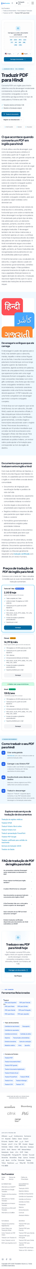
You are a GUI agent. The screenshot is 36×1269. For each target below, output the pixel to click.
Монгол (14, 1149)
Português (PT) (16, 1155)
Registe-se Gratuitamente (11, 119)
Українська (10, 1163)
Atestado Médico (24, 1215)
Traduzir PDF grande (11, 1065)
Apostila (27, 1045)
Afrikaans (4, 1136)
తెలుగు (8, 1160)
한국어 (3, 1149)
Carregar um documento (17, 970)
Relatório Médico (24, 1191)
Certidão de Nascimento (26, 1194)
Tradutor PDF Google (9, 837)
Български (27, 1136)
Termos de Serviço (12, 1178)
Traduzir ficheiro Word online (12, 826)
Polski (26, 1152)
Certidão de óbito (25, 1034)
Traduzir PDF (9, 1058)
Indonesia (4, 1147)
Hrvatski (24, 1144)
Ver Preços (18, 976)
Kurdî (8, 1149)
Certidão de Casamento (26, 1196)
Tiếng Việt (22, 1163)
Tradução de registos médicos (12, 819)
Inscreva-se (10, 755)
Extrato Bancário (24, 1210)
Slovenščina (13, 1157)
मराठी (19, 1149)
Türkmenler (21, 1160)
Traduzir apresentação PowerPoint (13, 833)
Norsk (12, 1152)
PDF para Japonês (23, 1014)
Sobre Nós (3, 1178)
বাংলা (3, 1139)
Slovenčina (5, 1157)
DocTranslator (8, 1174)
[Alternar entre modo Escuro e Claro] (12, 3)
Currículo (21, 1212)
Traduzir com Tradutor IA (9, 1237)
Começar (18, 627)
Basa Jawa (23, 1147)
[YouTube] (10, 1259)
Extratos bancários (10, 1041)
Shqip (20, 1157)
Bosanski (7, 1139)
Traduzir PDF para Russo (26, 1247)
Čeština (14, 1139)
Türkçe (4, 1163)
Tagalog (28, 1160)
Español (11, 1141)
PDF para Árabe (9, 1006)
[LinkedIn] (3, 1259)
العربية (10, 1136)
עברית (15, 1144)
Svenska (31, 1157)
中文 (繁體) (5, 1165)
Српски (25, 1157)
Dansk (20, 1139)
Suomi (26, 1141)
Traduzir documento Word (12, 1061)
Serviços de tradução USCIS (11, 846)
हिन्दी (20, 1144)
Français (4, 1144)
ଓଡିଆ (16, 1152)
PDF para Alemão (10, 1010)
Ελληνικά (4, 1141)
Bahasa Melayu (26, 1149)
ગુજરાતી (10, 1144)
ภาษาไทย (13, 1160)
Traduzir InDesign (21, 1080)
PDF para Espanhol (10, 1002)
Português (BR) (6, 1155)
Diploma (7, 1038)
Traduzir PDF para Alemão (26, 1233)
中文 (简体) (30, 1163)
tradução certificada (21, 554)
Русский (31, 1155)
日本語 (16, 1147)
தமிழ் (3, 1160)
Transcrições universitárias (21, 1038)
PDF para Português (25, 1010)
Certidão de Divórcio (25, 1199)
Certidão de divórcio (11, 1034)
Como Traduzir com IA (8, 1240)
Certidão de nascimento (12, 1026)
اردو (17, 1163)
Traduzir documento (12, 114)
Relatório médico (10, 1045)
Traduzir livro (9, 1080)
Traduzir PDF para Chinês (26, 1240)
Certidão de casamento (12, 1030)
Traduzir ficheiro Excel (11, 1073)
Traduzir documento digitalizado (14, 1069)
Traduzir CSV (9, 1084)
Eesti (16, 1141)
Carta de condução (25, 1041)
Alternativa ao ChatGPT (8, 1187)
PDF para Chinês (23, 1006)
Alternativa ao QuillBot (8, 1212)
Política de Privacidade (24, 1178)
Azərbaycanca (18, 1136)
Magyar (31, 1144)
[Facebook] (6, 1259)
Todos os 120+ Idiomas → (26, 1250)
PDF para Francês (24, 1002)
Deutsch (25, 1139)
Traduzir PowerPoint (11, 1077)
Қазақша (31, 1147)
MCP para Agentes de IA (9, 1243)
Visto (19, 1045)
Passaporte (25, 1026)
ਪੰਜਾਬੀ (21, 1152)
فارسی (21, 1141)
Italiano (11, 1147)
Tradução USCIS (24, 1188)
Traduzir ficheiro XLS (9, 830)
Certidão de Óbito (24, 1202)
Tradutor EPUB (7, 823)
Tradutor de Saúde (8, 849)
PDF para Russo (9, 1014)
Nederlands (5, 1152)
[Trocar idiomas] (18, 54)
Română (25, 1155)
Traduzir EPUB (24, 1077)
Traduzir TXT (20, 1084)
